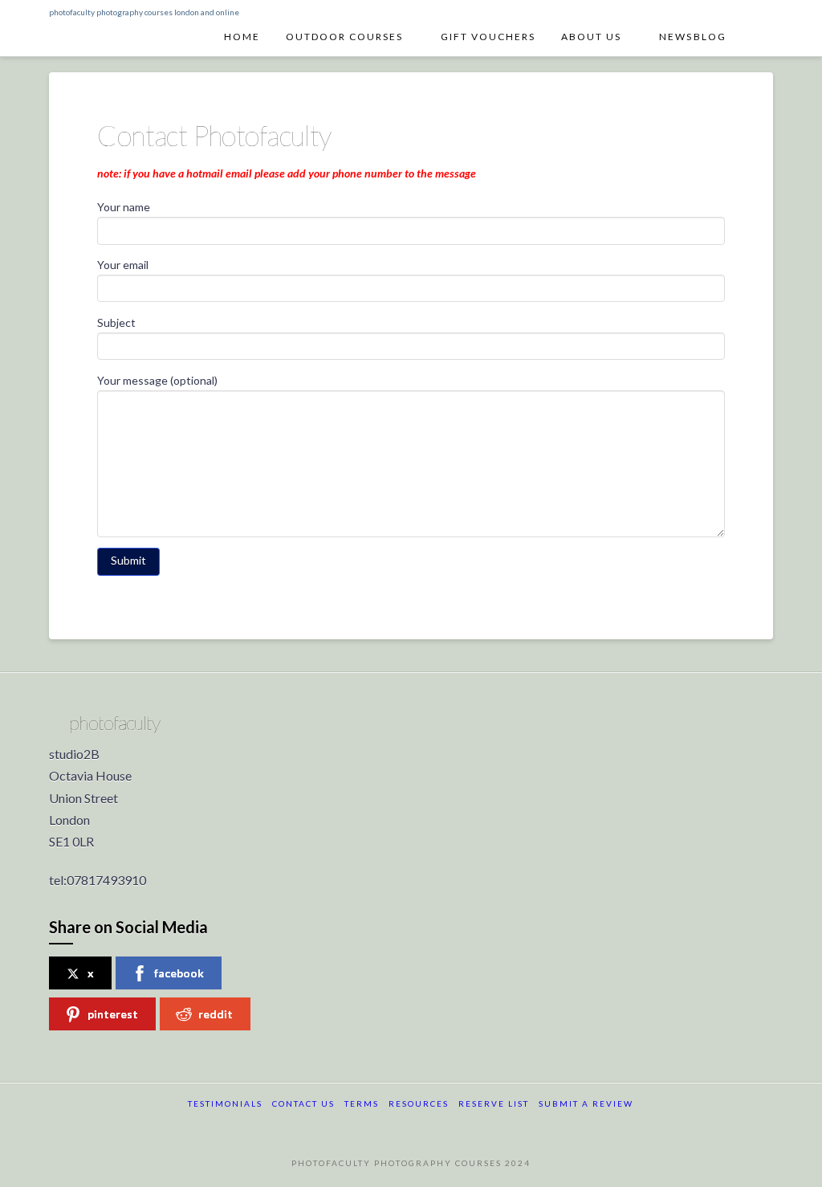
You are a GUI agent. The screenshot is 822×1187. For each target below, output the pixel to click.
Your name (123, 207)
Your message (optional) (157, 380)
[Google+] (411, 1125)
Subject (116, 322)
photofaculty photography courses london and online (144, 12)
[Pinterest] (472, 1125)
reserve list (493, 1103)
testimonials (225, 1103)
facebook (179, 973)
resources (419, 1103)
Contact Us (303, 1103)
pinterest (112, 1014)
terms (361, 1103)
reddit (215, 1014)
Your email (123, 264)
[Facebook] (349, 1125)
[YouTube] (441, 1125)
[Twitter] (379, 1125)
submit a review (586, 1103)
